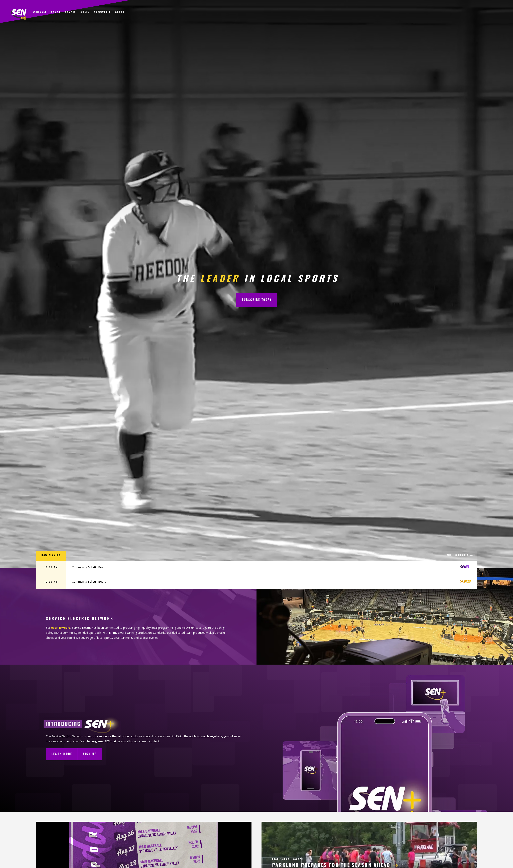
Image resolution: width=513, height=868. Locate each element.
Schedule (40, 12)
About (119, 12)
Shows (56, 12)
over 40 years (60, 628)
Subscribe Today (257, 300)
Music (85, 12)
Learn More (62, 754)
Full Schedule (458, 556)
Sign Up (90, 754)
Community (102, 12)
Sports (70, 12)
